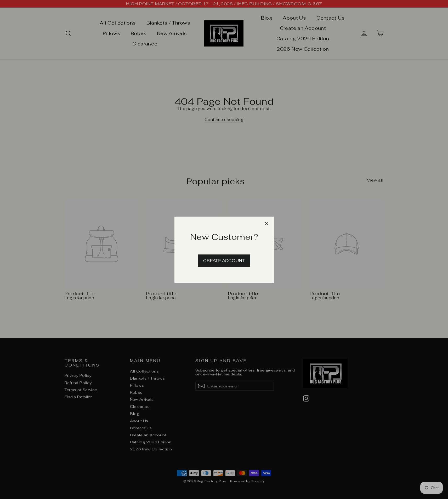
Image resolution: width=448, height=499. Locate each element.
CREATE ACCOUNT (224, 260)
